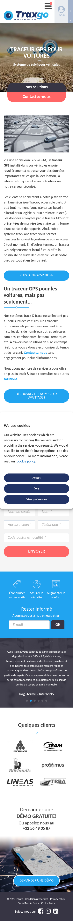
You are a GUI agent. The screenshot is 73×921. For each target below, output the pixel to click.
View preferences (36, 499)
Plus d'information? (36, 275)
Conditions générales (36, 899)
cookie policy (26, 462)
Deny (36, 488)
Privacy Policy (57, 899)
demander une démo (36, 880)
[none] (70, 11)
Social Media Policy (28, 903)
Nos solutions (37, 87)
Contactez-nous (35, 353)
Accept (36, 477)
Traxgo (26, 11)
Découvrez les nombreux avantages (36, 396)
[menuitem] (70, 11)
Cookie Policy (48, 903)
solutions (10, 379)
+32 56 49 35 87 (36, 828)
